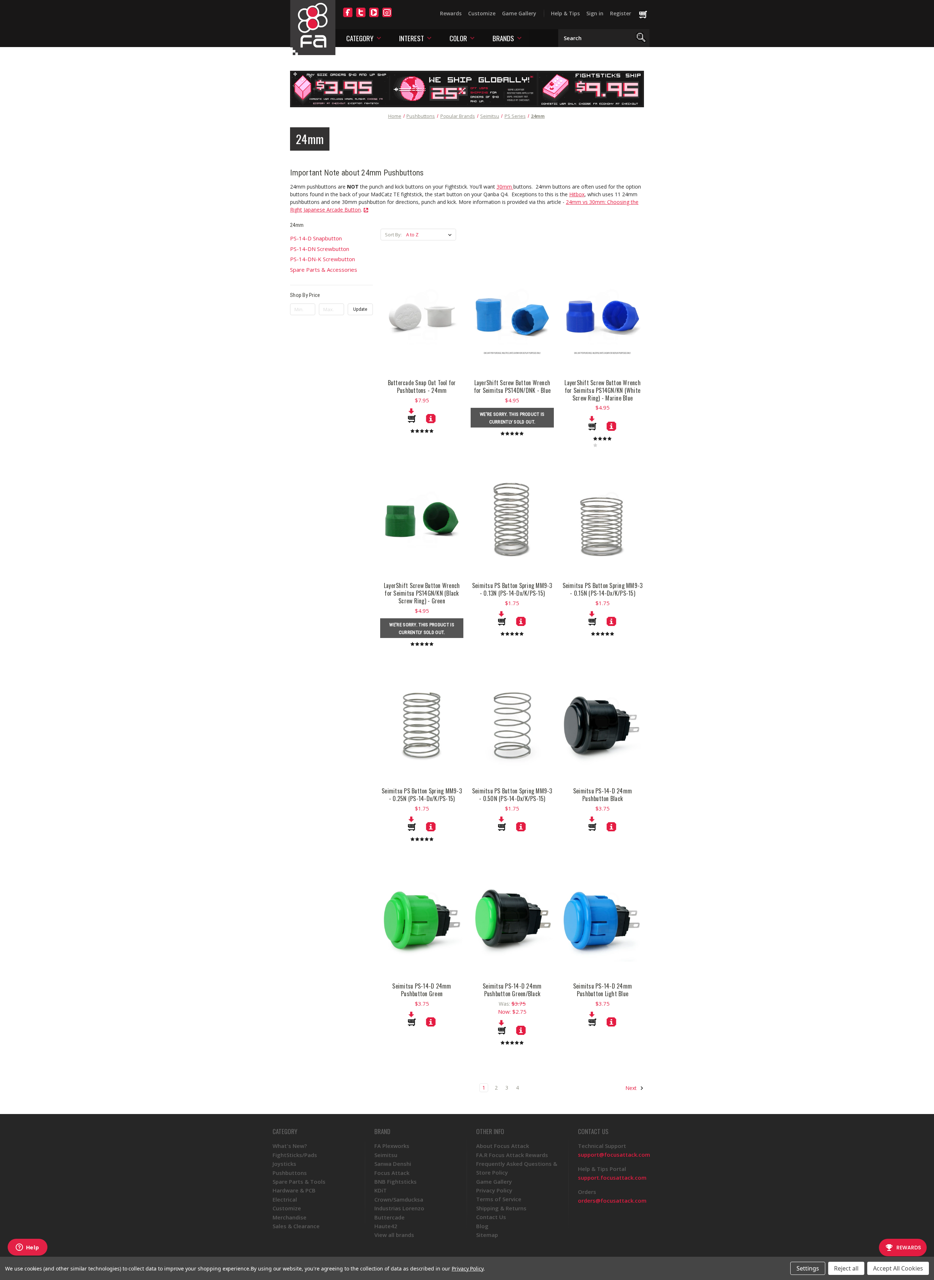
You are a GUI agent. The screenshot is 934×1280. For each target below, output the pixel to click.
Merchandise (289, 1217)
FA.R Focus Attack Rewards (512, 1155)
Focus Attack (391, 1172)
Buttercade (389, 1217)
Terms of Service (498, 1199)
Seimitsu (385, 1155)
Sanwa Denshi (392, 1163)
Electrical (285, 1199)
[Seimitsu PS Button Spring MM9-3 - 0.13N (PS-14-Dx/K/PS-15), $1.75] (512, 519)
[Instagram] (387, 16)
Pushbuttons (290, 1172)
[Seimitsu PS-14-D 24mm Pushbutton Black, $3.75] (602, 725)
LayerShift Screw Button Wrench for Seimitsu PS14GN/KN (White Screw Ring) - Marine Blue (602, 390)
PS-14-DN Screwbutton (319, 248)
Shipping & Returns (501, 1208)
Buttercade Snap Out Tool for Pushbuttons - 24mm (422, 386)
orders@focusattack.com (612, 1200)
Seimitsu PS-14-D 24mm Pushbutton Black (602, 795)
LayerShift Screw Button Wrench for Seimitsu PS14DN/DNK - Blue (512, 386)
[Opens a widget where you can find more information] (27, 1248)
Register (620, 13)
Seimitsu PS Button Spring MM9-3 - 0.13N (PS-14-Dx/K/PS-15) (512, 589)
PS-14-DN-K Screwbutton (322, 259)
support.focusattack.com (612, 1177)
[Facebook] (347, 16)
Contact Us (491, 1217)
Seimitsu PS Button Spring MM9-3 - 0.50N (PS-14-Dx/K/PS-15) (512, 795)
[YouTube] (374, 16)
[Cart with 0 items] (646, 14)
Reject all (846, 1268)
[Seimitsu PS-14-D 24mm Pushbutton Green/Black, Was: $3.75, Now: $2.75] (512, 920)
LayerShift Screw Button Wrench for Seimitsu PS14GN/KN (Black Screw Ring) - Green (422, 593)
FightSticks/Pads (295, 1155)
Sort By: (393, 234)
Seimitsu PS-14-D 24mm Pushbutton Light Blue (602, 990)
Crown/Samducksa (398, 1199)
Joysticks (284, 1163)
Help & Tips (565, 13)
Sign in (594, 13)
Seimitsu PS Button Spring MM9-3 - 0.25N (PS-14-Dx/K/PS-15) (422, 795)
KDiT (380, 1190)
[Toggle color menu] (472, 37)
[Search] (641, 38)
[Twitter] (361, 16)
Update (360, 309)
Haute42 (385, 1226)
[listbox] (430, 234)
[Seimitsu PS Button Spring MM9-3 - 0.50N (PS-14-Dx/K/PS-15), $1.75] (512, 725)
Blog (482, 1226)
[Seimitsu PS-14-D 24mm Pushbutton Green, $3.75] (421, 920)
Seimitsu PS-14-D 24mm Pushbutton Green (421, 990)
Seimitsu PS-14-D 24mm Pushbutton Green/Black (512, 990)
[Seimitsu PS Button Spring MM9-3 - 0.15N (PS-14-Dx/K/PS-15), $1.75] (602, 519)
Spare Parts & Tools (299, 1181)
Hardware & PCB (294, 1190)
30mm (505, 186)
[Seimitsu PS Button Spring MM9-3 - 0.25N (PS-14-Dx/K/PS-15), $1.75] (421, 725)
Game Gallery (519, 13)
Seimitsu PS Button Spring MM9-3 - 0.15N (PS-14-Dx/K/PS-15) (603, 589)
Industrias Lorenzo (399, 1208)
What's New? (290, 1145)
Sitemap (487, 1234)
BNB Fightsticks (395, 1181)
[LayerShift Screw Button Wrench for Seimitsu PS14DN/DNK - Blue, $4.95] (512, 316)
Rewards (451, 13)
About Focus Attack (502, 1145)
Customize (481, 13)
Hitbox (576, 194)
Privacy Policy (494, 1190)
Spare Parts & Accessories (323, 269)
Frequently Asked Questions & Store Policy (516, 1168)
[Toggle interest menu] (429, 37)
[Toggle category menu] (379, 37)
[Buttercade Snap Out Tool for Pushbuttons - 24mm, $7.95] (421, 316)
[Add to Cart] (411, 415)
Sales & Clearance (296, 1226)
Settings (807, 1268)
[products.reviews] (421, 430)
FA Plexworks (391, 1145)
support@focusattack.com (614, 1154)
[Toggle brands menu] (519, 37)
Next (631, 1087)
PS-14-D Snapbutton (316, 238)
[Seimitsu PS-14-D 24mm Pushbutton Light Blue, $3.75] (602, 920)
